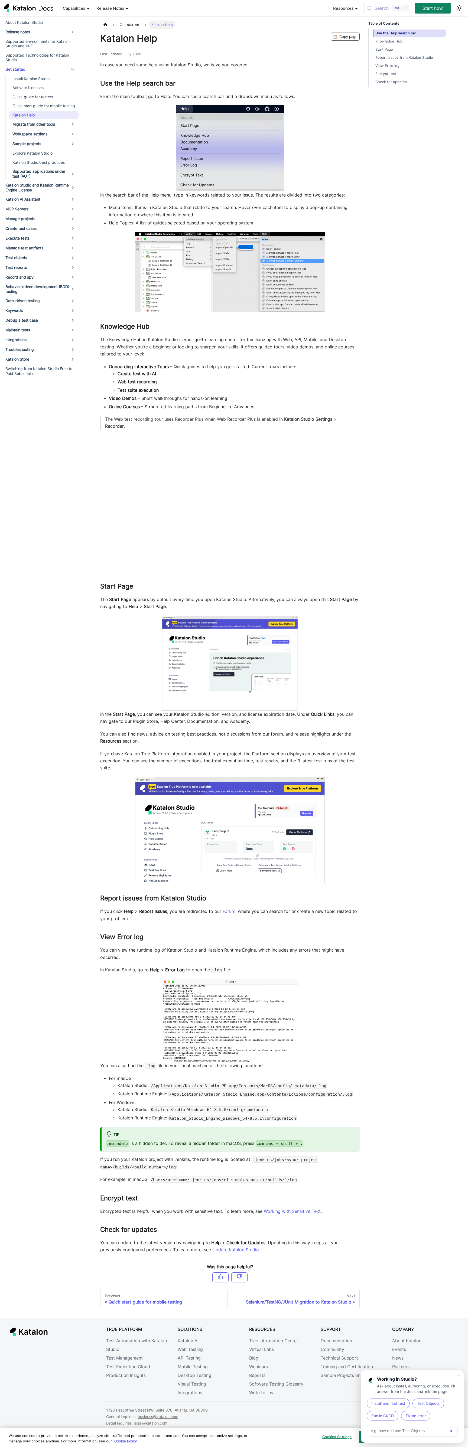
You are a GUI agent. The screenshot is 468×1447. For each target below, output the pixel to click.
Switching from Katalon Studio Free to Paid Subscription (38, 371)
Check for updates (391, 82)
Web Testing (190, 1349)
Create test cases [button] (21, 228)
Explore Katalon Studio (32, 153)
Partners (401, 1366)
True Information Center (273, 1340)
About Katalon (406, 1340)
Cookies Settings (337, 1437)
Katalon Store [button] (17, 359)
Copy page (345, 36)
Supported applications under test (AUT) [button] (38, 173)
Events (399, 1349)
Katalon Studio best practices (38, 162)
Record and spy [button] (19, 277)
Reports (257, 1375)
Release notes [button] (17, 32)
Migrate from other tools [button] (33, 124)
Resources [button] (343, 8)
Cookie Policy (125, 1441)
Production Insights (126, 1375)
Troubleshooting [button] (19, 349)
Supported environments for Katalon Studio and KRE (37, 43)
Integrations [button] (16, 339)
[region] (234, 1437)
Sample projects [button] (26, 143)
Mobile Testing (193, 1366)
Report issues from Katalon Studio (404, 57)
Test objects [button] (16, 257)
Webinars (258, 1366)
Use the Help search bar (395, 33)
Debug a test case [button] (21, 320)
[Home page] (105, 25)
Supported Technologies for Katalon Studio (37, 57)
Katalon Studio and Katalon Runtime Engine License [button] (37, 187)
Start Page (384, 49)
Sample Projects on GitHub (348, 1375)
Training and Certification (347, 1366)
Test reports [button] (16, 267)
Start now (432, 8)
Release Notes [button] (110, 8)
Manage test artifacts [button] (24, 248)
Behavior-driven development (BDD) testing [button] (37, 289)
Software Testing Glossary (276, 1384)
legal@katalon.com (150, 1423)
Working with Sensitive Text (292, 1211)
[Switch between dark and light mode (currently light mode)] (459, 8)
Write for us (261, 1392)
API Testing (189, 1358)
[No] (239, 1277)
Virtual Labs (261, 1349)
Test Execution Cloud (128, 1366)
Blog (253, 1358)
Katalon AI (188, 1340)
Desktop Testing (194, 1375)
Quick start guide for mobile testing (43, 105)
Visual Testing (192, 1384)
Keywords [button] (14, 310)
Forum (229, 911)
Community (332, 1349)
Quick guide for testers (32, 96)
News (398, 1358)
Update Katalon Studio (235, 1249)
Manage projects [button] (20, 218)
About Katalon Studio (24, 22)
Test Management (124, 1358)
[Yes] (220, 1277)
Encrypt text (385, 74)
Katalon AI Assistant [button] (22, 199)
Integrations (190, 1392)
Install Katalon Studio (31, 78)
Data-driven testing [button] (22, 300)
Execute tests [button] (17, 238)
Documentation (336, 1340)
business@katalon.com (158, 1416)
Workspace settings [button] (29, 134)
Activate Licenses (28, 87)
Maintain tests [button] (17, 330)
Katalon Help (23, 115)
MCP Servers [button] (16, 209)
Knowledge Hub (388, 41)
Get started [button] (15, 69)
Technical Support (339, 1358)
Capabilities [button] (74, 8)
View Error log (387, 66)
